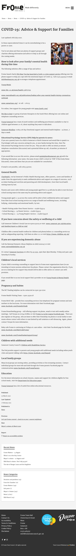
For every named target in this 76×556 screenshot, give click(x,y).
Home (3, 515)
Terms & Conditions (8, 523)
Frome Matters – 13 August (12, 452)
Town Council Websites (59, 545)
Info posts (7, 488)
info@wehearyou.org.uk (10, 79)
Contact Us (5, 518)
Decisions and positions (11, 479)
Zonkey (72, 545)
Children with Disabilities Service (33, 345)
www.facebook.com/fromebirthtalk (14, 306)
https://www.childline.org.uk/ (58, 234)
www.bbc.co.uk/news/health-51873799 (16, 90)
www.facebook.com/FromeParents (26, 368)
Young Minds (6, 85)
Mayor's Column (9, 491)
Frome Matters (8, 485)
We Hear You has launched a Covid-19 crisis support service (38, 74)
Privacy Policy (6, 526)
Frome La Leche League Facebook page (50, 314)
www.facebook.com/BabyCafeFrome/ (15, 330)
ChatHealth (5, 177)
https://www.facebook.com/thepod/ (36, 353)
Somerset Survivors (17, 252)
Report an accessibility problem (13, 436)
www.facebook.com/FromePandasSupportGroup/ (19, 335)
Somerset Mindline (8, 130)
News (3, 410)
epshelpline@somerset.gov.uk (50, 156)
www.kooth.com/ (41, 109)
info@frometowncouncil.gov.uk (32, 534)
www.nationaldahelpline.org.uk (13, 247)
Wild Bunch (7, 497)
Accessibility (6, 521)
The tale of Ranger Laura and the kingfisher (17, 464)
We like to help (6, 114)
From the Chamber (9, 482)
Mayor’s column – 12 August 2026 (14, 458)
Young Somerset (7, 122)
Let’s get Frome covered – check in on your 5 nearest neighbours (21, 419)
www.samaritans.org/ (9, 103)
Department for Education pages (29, 381)
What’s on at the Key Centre (12, 455)
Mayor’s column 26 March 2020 (11, 426)
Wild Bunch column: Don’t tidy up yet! (15, 461)
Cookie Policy (6, 528)
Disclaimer (5, 531)
